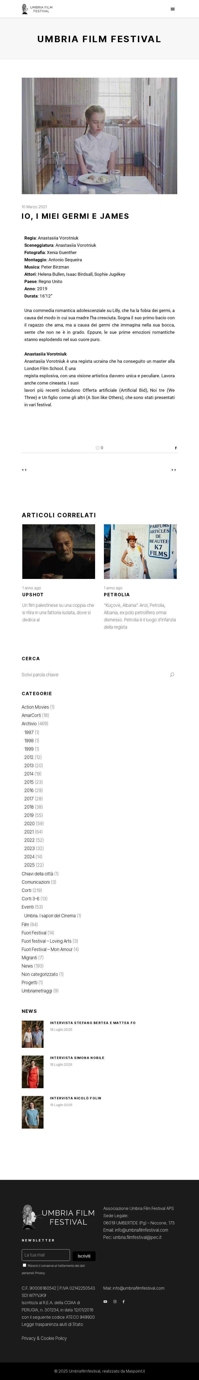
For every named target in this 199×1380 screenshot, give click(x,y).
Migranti (29, 957)
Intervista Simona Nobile (77, 1058)
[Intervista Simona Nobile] (33, 1072)
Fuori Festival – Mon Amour (47, 949)
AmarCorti (31, 715)
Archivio (29, 723)
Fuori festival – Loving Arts (47, 941)
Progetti (29, 982)
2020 (29, 823)
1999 (29, 749)
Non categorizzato (40, 974)
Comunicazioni (36, 882)
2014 (28, 773)
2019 (29, 815)
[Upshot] (58, 551)
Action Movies (35, 707)
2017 (29, 798)
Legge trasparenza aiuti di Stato (52, 1324)
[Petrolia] (140, 551)
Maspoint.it (135, 1371)
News (27, 966)
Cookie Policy (54, 1338)
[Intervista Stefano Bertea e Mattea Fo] (33, 1034)
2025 (29, 865)
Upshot (33, 594)
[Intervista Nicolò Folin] (33, 1112)
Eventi (28, 907)
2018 (29, 807)
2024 (29, 856)
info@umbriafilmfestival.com (139, 1288)
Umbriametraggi (37, 990)
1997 (29, 732)
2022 (29, 840)
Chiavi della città (37, 873)
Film (25, 924)
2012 (29, 757)
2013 (29, 765)
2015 (29, 782)
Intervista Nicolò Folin (76, 1098)
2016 (29, 790)
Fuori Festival (34, 932)
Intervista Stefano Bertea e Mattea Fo (93, 1023)
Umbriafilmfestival (84, 1371)
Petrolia (117, 594)
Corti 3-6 (30, 898)
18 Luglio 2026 (61, 1029)
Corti (26, 890)
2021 (29, 831)
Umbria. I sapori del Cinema (50, 915)
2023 (29, 848)
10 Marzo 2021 (34, 206)
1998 (29, 740)
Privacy (40, 1273)
